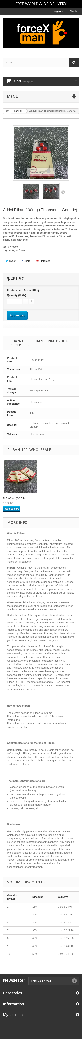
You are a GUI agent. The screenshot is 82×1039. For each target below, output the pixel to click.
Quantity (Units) (16, 295)
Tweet (12, 260)
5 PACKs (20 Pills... (15, 498)
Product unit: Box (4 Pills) (23, 290)
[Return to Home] (7, 111)
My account (13, 1014)
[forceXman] (41, 33)
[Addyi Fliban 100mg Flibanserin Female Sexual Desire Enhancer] (31, 191)
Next (63, 192)
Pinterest (44, 260)
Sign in (73, 11)
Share (26, 260)
